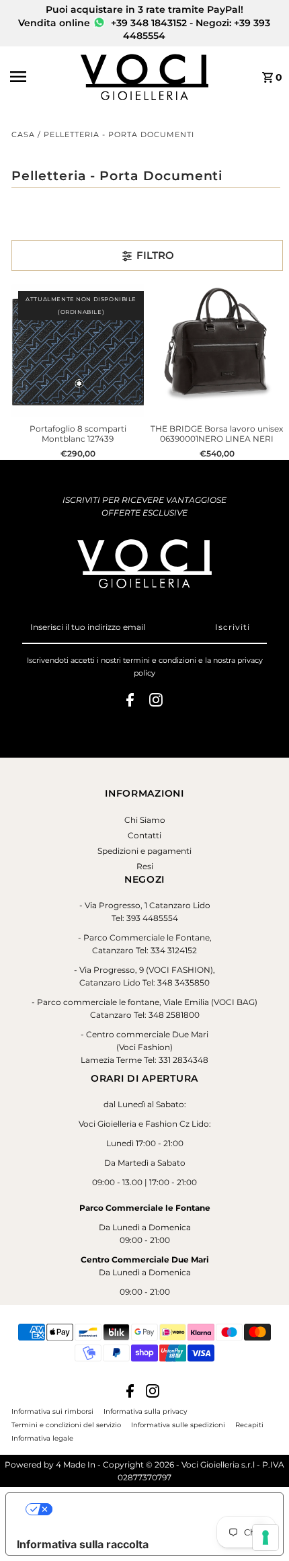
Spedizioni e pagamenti (144, 851)
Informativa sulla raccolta (83, 1544)
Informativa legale (42, 1438)
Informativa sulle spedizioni (178, 1424)
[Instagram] (156, 702)
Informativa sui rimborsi (52, 1411)
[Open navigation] (41, 76)
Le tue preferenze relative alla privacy (158, 1509)
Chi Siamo (144, 820)
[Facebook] (130, 702)
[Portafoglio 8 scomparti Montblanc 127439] (77, 350)
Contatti (144, 835)
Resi (144, 866)
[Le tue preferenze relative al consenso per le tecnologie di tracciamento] (265, 1537)
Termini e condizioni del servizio (66, 1424)
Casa (23, 134)
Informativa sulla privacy (145, 1411)
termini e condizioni (159, 660)
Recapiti (249, 1424)
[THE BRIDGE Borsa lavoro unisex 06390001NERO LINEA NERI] (217, 350)
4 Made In (75, 1464)
